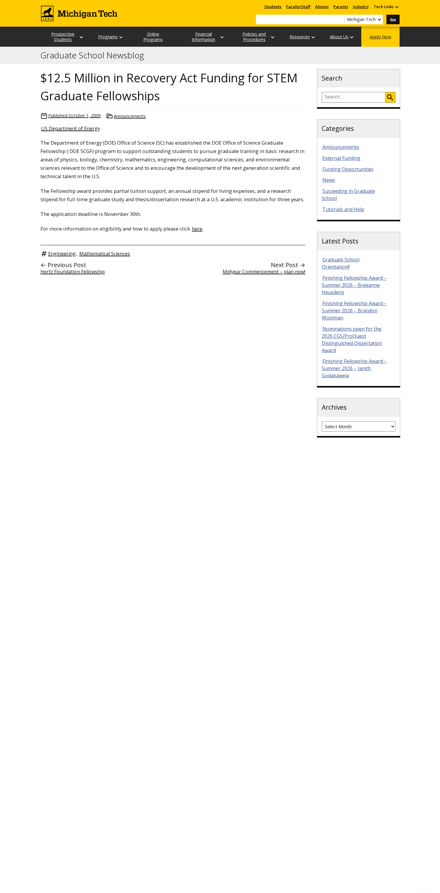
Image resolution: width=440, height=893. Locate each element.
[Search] (390, 97)
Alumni (322, 6)
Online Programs (153, 36)
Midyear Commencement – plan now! (264, 271)
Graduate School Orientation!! (340, 263)
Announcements (130, 116)
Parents (340, 6)
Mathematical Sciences (104, 253)
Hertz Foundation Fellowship (72, 271)
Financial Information (203, 36)
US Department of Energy (70, 128)
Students (272, 6)
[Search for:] (353, 97)
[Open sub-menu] (397, 6)
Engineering (62, 253)
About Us (339, 37)
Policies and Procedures (254, 36)
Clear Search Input (339, 19)
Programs (108, 37)
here (197, 228)
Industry (361, 6)
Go (393, 19)
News (328, 180)
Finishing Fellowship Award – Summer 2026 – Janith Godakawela (354, 368)
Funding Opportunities (348, 169)
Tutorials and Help (343, 209)
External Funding (341, 158)
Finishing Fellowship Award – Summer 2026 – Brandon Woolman (354, 310)
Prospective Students (63, 36)
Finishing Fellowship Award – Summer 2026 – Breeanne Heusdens (354, 285)
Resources (299, 37)
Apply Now (380, 37)
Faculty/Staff (298, 6)
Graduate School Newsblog (92, 55)
